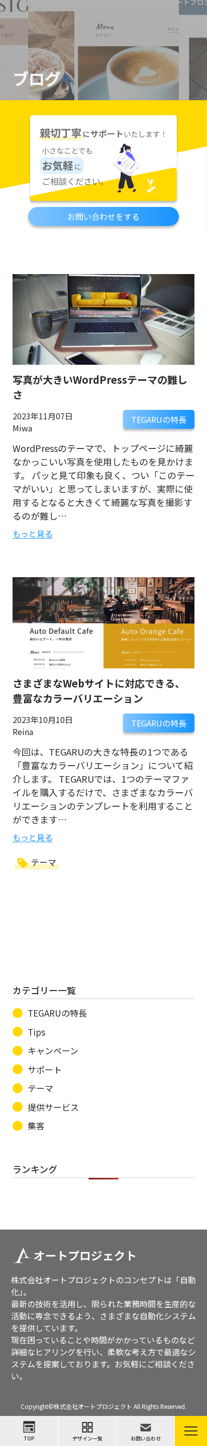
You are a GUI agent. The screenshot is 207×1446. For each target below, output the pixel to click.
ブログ (37, 78)
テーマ (43, 862)
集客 (36, 1125)
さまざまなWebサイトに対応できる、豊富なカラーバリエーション (99, 690)
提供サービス (53, 1107)
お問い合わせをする (103, 216)
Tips (36, 1032)
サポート (45, 1069)
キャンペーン (53, 1050)
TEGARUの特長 (158, 419)
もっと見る (33, 534)
